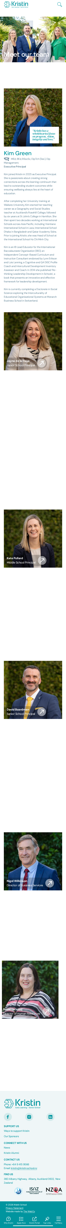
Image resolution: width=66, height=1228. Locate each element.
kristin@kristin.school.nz (24, 1168)
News (7, 1147)
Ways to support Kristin (16, 1131)
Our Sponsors (11, 1136)
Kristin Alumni (11, 1153)
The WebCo (29, 1211)
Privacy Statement (14, 1208)
